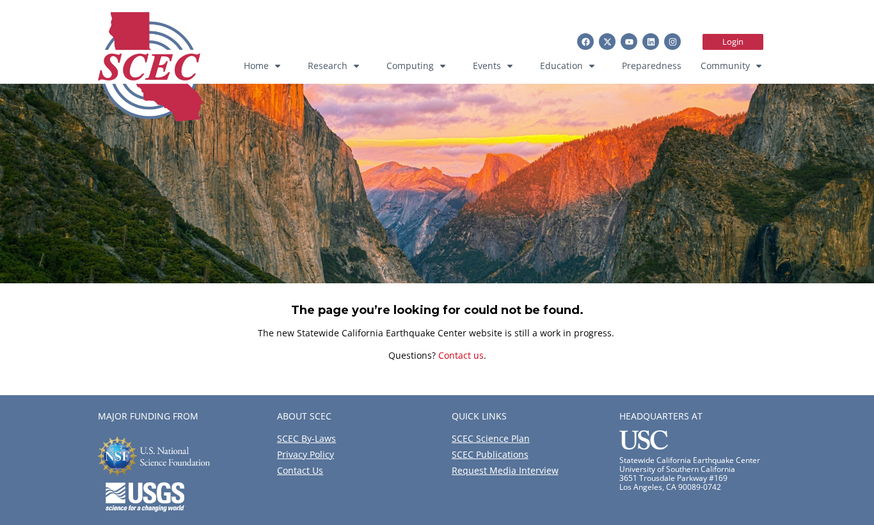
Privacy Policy (305, 454)
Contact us (461, 355)
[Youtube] (629, 41)
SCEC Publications (490, 454)
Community (725, 65)
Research (327, 65)
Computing (410, 65)
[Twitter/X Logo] (607, 41)
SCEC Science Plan (491, 438)
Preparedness (651, 65)
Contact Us (300, 470)
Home (256, 65)
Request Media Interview (505, 470)
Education (561, 65)
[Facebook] (585, 41)
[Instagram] (672, 41)
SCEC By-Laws (306, 438)
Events (487, 65)
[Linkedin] (650, 41)
